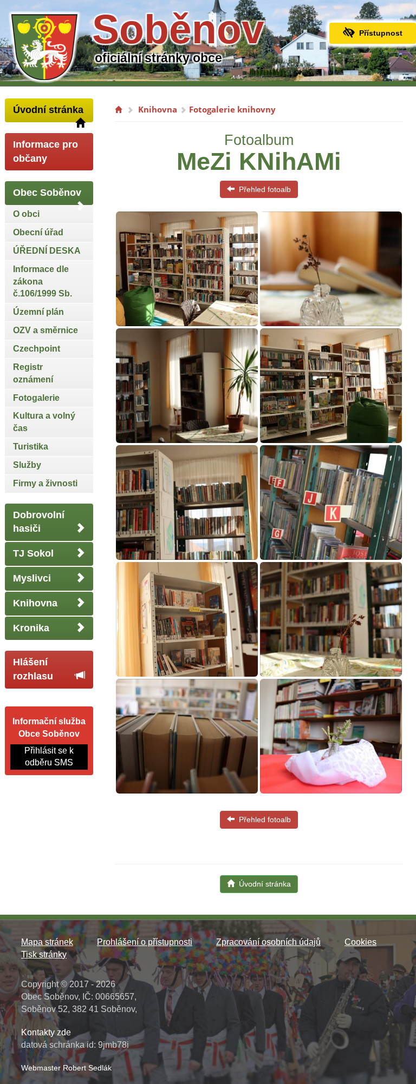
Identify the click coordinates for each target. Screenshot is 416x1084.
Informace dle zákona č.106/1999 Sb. (42, 282)
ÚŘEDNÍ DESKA (47, 250)
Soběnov (178, 29)
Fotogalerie (36, 397)
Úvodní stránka (48, 109)
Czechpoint (36, 348)
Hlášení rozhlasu (33, 669)
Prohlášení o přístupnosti (144, 942)
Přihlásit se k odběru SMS (49, 757)
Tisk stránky (44, 954)
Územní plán (38, 311)
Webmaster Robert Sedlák (66, 1067)
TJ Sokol (33, 553)
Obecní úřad (38, 232)
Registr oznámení (33, 373)
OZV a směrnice (45, 330)
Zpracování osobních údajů (268, 942)
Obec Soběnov (47, 192)
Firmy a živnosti (45, 483)
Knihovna (35, 603)
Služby (27, 465)
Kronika (31, 628)
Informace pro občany (45, 151)
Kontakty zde (46, 1032)
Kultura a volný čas (44, 422)
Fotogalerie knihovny (232, 109)
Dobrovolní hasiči (38, 522)
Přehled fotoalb (263, 189)
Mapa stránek (47, 942)
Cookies (360, 942)
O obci (26, 214)
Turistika (30, 446)
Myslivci (32, 578)
